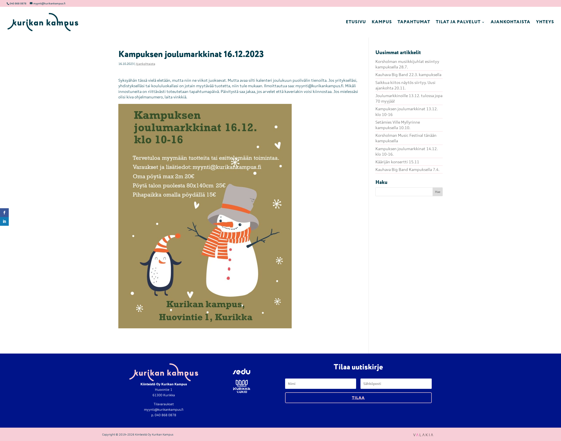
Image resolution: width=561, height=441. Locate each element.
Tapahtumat (414, 23)
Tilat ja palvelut (458, 23)
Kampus (382, 23)
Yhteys (545, 23)
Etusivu (356, 23)
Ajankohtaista (510, 23)
